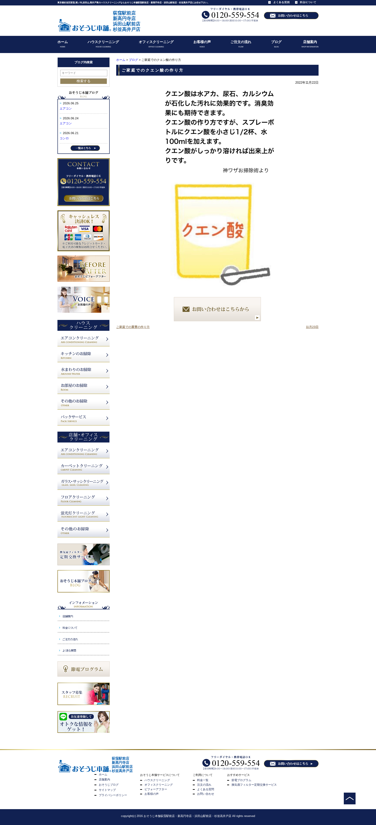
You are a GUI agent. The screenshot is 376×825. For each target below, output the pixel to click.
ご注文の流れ (240, 42)
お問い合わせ (205, 793)
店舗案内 (310, 42)
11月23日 (312, 327)
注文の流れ (204, 784)
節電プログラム (241, 780)
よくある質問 (205, 789)
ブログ (276, 42)
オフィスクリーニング (156, 42)
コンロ (64, 138)
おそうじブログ (109, 784)
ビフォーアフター (155, 789)
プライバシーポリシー (113, 795)
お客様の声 (202, 42)
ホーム (62, 42)
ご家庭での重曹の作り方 (133, 327)
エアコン (66, 108)
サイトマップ (107, 790)
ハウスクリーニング (103, 42)
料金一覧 (202, 780)
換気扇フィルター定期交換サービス (254, 784)
